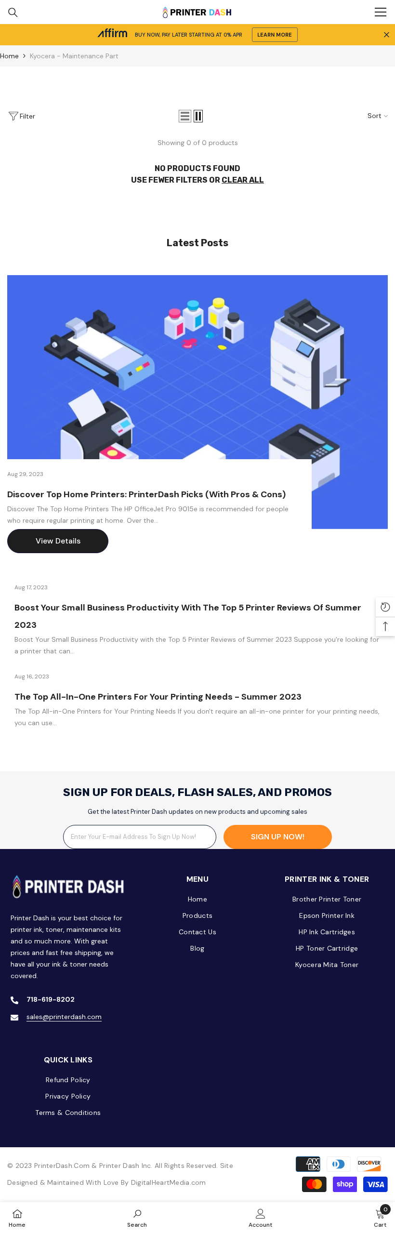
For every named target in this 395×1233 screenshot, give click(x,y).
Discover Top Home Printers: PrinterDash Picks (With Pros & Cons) (146, 494)
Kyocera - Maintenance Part (74, 56)
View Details (58, 541)
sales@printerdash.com (64, 1016)
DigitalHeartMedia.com (168, 1182)
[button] (185, 116)
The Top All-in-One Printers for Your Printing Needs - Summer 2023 (158, 697)
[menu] (380, 12)
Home (9, 56)
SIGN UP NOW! (277, 837)
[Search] (13, 12)
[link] (137, 1217)
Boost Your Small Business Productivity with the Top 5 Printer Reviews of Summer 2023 (187, 616)
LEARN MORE (274, 34)
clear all (243, 180)
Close (386, 35)
